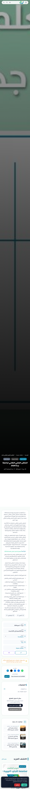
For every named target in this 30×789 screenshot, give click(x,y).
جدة (22, 642)
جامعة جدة (20, 636)
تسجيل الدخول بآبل (14, 709)
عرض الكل (4, 759)
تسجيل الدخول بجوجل (15, 705)
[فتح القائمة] (25, 2)
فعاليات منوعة (19, 455)
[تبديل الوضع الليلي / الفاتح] (4, 2)
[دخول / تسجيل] (10, 2)
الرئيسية (26, 455)
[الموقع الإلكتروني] (21, 652)
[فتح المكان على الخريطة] (5, 636)
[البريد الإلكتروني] (9, 652)
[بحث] (7, 2)
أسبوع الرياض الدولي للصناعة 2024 (12, 551)
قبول (24, 785)
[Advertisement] (15, 489)
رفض (17, 785)
